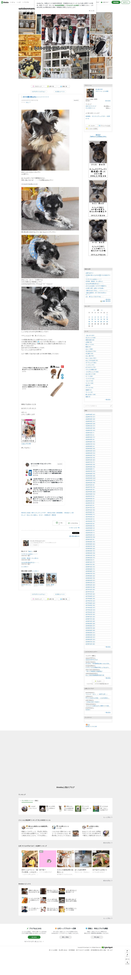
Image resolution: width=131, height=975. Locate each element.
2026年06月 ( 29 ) (90, 419)
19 (98, 321)
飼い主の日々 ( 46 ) (91, 394)
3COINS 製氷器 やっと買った (29, 558)
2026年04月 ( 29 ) (90, 423)
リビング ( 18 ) (89, 381)
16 (89, 321)
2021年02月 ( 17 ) (90, 521)
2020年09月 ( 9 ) (90, 526)
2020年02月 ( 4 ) (90, 535)
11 (95, 319)
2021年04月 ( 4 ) (90, 516)
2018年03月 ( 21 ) (90, 582)
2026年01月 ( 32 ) (90, 430)
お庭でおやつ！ (90, 273)
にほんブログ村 (26, 443)
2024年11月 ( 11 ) (90, 462)
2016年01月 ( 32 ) (90, 641)
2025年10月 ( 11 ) (90, 437)
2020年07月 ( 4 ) (90, 530)
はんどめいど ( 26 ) (91, 374)
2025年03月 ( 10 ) (90, 453)
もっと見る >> (24, 566)
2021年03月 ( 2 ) (90, 519)
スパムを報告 (53, 950)
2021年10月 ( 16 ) (90, 510)
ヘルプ (110, 950)
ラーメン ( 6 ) (89, 392)
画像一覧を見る (107, 301)
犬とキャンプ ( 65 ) (91, 337)
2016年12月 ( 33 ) (90, 616)
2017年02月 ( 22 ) (90, 612)
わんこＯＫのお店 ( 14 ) (92, 360)
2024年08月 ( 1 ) (90, 469)
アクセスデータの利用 (83, 950)
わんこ (27, 102)
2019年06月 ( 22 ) (90, 548)
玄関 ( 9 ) (88, 385)
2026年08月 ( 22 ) (90, 414)
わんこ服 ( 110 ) (90, 356)
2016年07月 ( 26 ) (90, 628)
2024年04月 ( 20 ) (90, 478)
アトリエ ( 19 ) (89, 387)
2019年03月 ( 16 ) (90, 555)
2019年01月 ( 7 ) (90, 560)
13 (101, 319)
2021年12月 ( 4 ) (90, 505)
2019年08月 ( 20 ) (90, 544)
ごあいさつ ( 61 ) (90, 335)
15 (107, 319)
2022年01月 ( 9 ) (90, 503)
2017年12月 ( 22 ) (90, 589)
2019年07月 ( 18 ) (90, 546)
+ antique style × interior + (93, 702)
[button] (127, 963)
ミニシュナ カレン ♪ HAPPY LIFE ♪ (97, 694)
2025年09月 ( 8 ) (90, 439)
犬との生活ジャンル (90, 108)
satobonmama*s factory (34, 8)
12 (98, 319)
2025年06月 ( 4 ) (90, 446)
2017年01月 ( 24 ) (90, 614)
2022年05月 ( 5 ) (90, 498)
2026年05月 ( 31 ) (90, 421)
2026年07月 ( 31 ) (90, 416)
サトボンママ (99, 89)
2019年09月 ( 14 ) (90, 541)
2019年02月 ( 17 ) (90, 557)
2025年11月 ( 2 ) (90, 435)
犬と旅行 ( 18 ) (89, 353)
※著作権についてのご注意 (91, 726)
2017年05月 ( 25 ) (90, 605)
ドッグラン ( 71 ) (90, 365)
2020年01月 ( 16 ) (90, 537)
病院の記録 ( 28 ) (90, 340)
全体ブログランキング (91, 106)
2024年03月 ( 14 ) (90, 480)
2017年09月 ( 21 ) (90, 596)
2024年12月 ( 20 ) (90, 460)
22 (107, 321)
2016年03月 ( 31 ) (90, 637)
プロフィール (99, 91)
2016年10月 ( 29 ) (90, 621)
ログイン (125, 2)
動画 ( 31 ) (88, 346)
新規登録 (115, 2)
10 (92, 319)
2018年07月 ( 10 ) (90, 573)
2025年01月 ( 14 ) (90, 457)
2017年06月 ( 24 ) (90, 603)
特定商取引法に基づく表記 (99, 950)
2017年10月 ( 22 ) (90, 594)
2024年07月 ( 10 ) (90, 471)
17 (92, 321)
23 (89, 324)
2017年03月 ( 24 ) (90, 610)
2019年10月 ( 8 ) (90, 539)
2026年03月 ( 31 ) (90, 426)
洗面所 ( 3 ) (88, 390)
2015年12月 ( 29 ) (90, 644)
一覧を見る (108, 299)
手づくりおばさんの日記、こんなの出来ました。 (98, 698)
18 (95, 321)
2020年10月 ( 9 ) (90, 523)
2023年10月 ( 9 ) (90, 489)
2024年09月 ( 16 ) (90, 466)
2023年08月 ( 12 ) (90, 494)
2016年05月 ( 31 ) (90, 632)
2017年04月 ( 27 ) (90, 607)
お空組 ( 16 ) (89, 342)
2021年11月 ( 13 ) (90, 507)
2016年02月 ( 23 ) (90, 639)
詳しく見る (65, 937)
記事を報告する (75, 536)
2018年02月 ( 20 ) (90, 585)
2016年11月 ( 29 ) (90, 619)
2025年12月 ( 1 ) (90, 432)
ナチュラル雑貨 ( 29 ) (91, 369)
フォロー (35, 545)
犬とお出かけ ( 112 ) (91, 351)
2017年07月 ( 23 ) (90, 601)
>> (102, 310)
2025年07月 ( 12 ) (90, 444)
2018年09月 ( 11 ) (90, 569)
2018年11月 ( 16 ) (90, 564)
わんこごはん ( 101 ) (91, 358)
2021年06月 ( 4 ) (90, 512)
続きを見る (108, 100)
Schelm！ (88, 709)
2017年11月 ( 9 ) (90, 591)
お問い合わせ (63, 950)
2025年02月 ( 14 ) (90, 455)
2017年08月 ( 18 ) (90, 598)
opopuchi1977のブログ (92, 659)
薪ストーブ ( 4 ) (90, 344)
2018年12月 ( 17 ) (90, 562)
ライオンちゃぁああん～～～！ (29, 554)
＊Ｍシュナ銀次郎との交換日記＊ (94, 671)
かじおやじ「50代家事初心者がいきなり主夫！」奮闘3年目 (98, 663)
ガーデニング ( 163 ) (91, 362)
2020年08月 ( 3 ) (90, 528)
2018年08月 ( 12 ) (90, 571)
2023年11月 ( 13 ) (90, 487)
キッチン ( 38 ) (89, 383)
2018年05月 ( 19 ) (90, 578)
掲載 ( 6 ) (88, 396)
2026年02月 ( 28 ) (90, 428)
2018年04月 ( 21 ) (90, 580)
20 (101, 321)
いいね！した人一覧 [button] (74, 527)
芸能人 (36, 800)
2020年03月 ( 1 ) (90, 532)
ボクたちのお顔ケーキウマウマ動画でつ (96, 286)
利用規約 (72, 950)
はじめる (34, 937)
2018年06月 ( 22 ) (90, 576)
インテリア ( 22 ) (90, 378)
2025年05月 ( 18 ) (90, 448)
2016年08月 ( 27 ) (90, 625)
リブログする (74, 523)
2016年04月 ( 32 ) (90, 635)
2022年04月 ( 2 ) (90, 501)
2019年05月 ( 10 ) (90, 551)
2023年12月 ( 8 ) (90, 485)
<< (94, 310)
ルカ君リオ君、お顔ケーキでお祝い (95, 288)
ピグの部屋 (105, 91)
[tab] (27, 801)
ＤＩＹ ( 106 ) (89, 376)
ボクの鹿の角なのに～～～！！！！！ (36, 97)
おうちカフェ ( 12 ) (90, 367)
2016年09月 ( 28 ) (90, 623)
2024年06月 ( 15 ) (90, 473)
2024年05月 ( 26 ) (90, 476)
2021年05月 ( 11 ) (90, 514)
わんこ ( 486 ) (89, 349)
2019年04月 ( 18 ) (90, 553)
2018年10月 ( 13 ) (90, 566)
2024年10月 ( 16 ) (90, 464)
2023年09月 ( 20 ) (90, 491)
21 (104, 321)
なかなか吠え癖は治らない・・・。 (30, 562)
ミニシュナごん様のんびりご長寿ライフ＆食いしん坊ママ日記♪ (98, 705)
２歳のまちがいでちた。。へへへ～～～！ (97, 290)
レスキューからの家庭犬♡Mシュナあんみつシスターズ (98, 667)
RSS (89, 725)
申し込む (96, 937)
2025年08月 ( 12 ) (90, 441)
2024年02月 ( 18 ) (90, 482)
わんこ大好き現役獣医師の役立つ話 (95, 675)
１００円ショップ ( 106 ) (92, 371)
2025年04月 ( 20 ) (90, 451)
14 (104, 319)
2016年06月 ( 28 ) (90, 630)
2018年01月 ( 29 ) (90, 587)
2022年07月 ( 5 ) (90, 496)
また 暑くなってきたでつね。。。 (95, 296)
